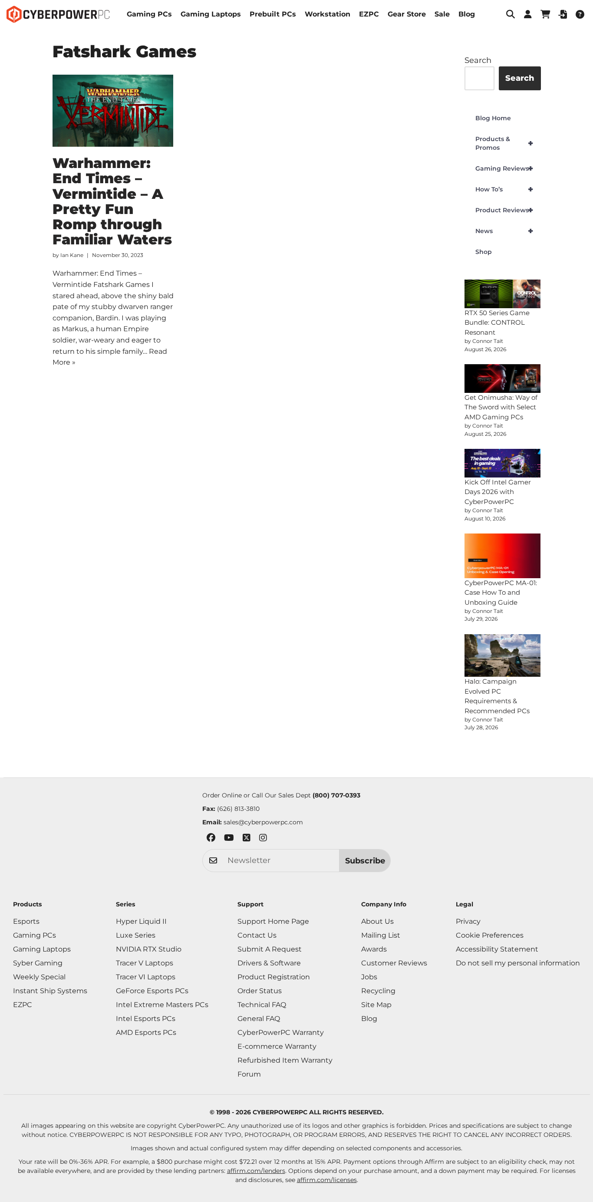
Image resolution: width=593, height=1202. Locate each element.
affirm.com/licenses (327, 1180)
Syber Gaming (38, 963)
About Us (377, 921)
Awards (374, 949)
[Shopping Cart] (545, 14)
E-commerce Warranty (276, 1046)
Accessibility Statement (497, 949)
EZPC (369, 14)
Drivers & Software (269, 963)
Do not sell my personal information (518, 963)
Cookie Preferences (490, 935)
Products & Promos (504, 143)
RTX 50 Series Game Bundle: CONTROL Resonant (497, 322)
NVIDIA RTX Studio (148, 949)
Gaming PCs (149, 14)
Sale (442, 14)
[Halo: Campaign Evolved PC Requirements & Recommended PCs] (503, 655)
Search (478, 60)
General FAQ (258, 1018)
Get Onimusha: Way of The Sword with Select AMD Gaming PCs (501, 407)
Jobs (369, 977)
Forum (249, 1074)
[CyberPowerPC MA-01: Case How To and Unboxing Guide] (503, 555)
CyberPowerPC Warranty (280, 1032)
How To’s (504, 189)
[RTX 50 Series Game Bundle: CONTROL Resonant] (503, 294)
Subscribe (365, 861)
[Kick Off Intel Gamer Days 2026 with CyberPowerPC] (503, 463)
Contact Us (257, 935)
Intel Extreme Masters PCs (162, 1005)
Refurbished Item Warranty (285, 1060)
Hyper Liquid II (141, 921)
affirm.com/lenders (256, 1171)
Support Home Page (273, 921)
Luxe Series (135, 935)
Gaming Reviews (504, 168)
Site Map (376, 1005)
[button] (510, 14)
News (504, 231)
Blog (466, 14)
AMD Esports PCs (146, 1032)
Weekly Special (39, 977)
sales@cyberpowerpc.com (263, 822)
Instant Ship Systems (50, 991)
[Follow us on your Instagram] (263, 839)
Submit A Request (269, 949)
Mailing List (380, 935)
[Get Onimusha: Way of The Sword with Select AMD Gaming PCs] (503, 378)
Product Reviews (504, 210)
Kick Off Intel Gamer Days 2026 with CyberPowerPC (498, 492)
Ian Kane (71, 255)
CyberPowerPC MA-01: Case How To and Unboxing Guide (501, 592)
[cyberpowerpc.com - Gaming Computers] (58, 14)
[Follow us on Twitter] (246, 839)
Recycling (378, 991)
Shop (483, 252)
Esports (26, 921)
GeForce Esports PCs (152, 991)
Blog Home (493, 118)
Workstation (327, 14)
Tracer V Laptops (144, 963)
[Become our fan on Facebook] (211, 839)
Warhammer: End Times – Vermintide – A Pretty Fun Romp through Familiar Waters (112, 201)
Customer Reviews (394, 963)
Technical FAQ (261, 1005)
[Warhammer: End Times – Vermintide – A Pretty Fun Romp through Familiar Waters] (113, 111)
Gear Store (407, 14)
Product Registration (273, 977)
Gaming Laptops (211, 14)
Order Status (259, 991)
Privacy (468, 921)
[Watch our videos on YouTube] (229, 839)
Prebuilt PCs (273, 14)
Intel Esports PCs (145, 1018)
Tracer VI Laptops (145, 977)
